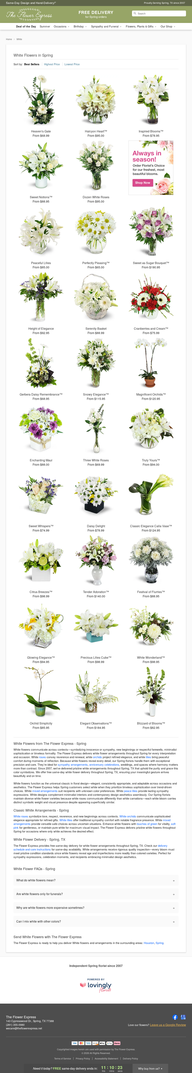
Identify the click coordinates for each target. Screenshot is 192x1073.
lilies (148, 757)
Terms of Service (62, 1058)
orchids (97, 757)
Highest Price (52, 64)
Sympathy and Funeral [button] (105, 26)
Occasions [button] (60, 26)
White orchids (127, 816)
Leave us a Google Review (168, 1025)
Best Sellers (31, 64)
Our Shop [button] (167, 26)
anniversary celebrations (104, 764)
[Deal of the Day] (151, 167)
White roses (21, 816)
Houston (149, 943)
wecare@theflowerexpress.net (24, 1028)
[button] (182, 1057)
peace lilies (130, 791)
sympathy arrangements (73, 764)
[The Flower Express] (33, 14)
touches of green (147, 824)
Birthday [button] (79, 26)
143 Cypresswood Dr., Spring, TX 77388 (30, 1021)
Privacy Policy (83, 1058)
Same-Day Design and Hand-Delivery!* (31, 3)
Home (9, 39)
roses (42, 757)
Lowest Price (72, 64)
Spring (160, 943)
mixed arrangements (45, 791)
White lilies (65, 820)
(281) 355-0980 (15, 1025)
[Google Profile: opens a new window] (183, 1017)
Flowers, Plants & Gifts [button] (140, 26)
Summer (45, 26)
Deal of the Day (26, 26)
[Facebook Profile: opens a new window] (175, 1017)
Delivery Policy (130, 1058)
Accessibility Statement (106, 1058)
